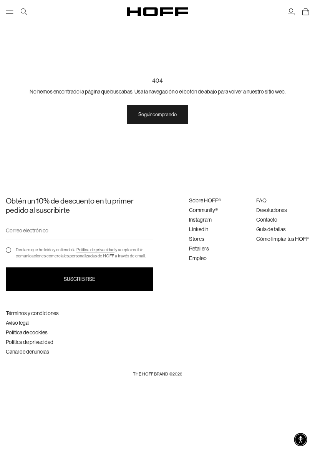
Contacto (266, 220)
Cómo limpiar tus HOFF (282, 239)
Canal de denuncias (27, 352)
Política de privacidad (95, 249)
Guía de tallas (271, 229)
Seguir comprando (157, 114)
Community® (203, 210)
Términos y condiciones (32, 313)
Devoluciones (271, 210)
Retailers (199, 248)
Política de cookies (27, 332)
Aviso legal (18, 323)
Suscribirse (79, 279)
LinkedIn (198, 229)
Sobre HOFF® (205, 200)
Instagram (200, 220)
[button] (300, 439)
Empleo (198, 258)
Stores (196, 239)
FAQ (261, 200)
